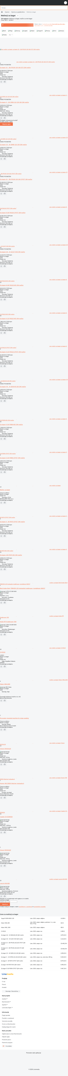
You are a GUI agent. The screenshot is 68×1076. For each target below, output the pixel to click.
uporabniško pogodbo (39, 906)
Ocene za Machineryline (8, 1024)
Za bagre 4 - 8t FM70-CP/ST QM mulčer (12, 522)
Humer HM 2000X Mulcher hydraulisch (12, 783)
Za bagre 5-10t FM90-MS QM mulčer (11, 424)
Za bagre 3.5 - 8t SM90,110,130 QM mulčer (13, 144)
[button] (65, 2)
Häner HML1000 (5, 684)
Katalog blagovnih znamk (9, 1027)
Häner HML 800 (5, 923)
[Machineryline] (2, 12)
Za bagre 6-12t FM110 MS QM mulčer (11, 318)
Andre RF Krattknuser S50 (8, 622)
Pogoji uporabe (6, 1015)
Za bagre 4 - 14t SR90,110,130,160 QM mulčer (14, 102)
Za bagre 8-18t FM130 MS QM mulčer (11, 285)
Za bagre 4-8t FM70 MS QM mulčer (11, 555)
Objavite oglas (6, 124)
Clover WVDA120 (5, 749)
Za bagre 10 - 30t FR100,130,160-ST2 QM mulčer (15, 67)
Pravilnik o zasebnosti (8, 1018)
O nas (3, 981)
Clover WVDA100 (5, 850)
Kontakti (4, 987)
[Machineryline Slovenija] (11, 2)
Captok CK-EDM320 (6, 817)
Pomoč (4, 984)
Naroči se (5, 904)
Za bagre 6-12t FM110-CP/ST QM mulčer (12, 352)
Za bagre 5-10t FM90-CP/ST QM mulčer (12, 458)
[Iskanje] (65, 7)
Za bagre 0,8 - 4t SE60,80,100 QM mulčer (13, 386)
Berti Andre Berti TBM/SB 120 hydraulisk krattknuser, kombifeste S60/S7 (22, 588)
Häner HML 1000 (5, 927)
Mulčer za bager (5, 490)
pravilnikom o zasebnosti (25, 906)
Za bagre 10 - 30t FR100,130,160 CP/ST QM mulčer (16, 179)
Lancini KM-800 (5, 883)
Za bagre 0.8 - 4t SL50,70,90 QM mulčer (12, 252)
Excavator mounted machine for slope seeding (14, 718)
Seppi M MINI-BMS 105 (7, 918)
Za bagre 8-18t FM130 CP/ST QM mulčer (12, 213)
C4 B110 (2, 652)
